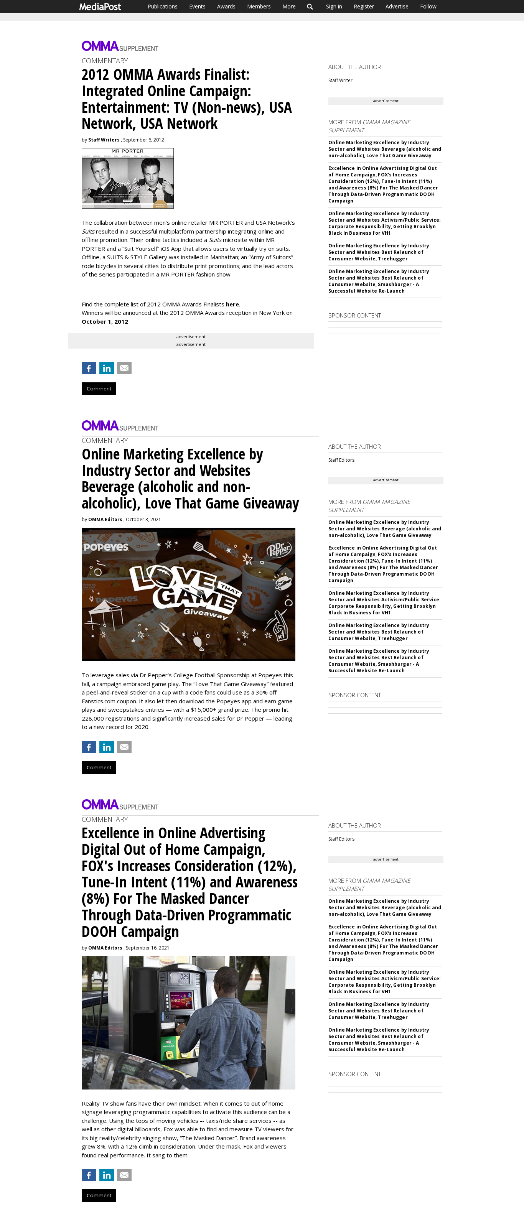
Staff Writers (104, 140)
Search (310, 6)
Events (197, 6)
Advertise (397, 6)
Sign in (334, 6)
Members (259, 6)
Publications (163, 6)
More (289, 6)
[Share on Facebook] (89, 368)
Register (364, 6)
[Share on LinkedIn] (106, 368)
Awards (226, 6)
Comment (99, 388)
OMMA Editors (105, 519)
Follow (428, 6)
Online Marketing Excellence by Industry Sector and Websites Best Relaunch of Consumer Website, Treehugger (378, 252)
